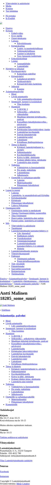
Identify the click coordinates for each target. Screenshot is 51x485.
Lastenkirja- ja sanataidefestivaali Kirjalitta (30, 195)
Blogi (13, 94)
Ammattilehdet (23, 63)
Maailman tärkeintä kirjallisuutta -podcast (29, 341)
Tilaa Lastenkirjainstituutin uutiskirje (16, 460)
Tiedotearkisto (17, 274)
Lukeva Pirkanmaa (19, 205)
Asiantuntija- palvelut (12, 315)
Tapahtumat (16, 228)
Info (7, 223)
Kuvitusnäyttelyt (18, 71)
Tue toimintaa (12, 11)
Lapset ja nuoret (13, 190)
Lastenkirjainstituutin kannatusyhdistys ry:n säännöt (30, 244)
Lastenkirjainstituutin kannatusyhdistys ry (29, 231)
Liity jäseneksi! (24, 233)
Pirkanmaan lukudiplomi (28, 185)
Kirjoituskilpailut (18, 198)
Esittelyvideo (17, 33)
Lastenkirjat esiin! (25, 137)
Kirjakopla (16, 200)
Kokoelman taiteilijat (26, 74)
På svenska (11, 16)
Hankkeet (15, 107)
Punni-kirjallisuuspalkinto (28, 261)
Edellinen (6, 310)
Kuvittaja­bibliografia (26, 155)
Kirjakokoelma (18, 46)
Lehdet (14, 61)
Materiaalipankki (24, 183)
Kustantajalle (17, 188)
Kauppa (9, 8)
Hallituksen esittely (25, 236)
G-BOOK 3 (22, 109)
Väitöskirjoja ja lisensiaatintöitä (31, 167)
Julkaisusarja (22, 175)
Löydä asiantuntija (19, 96)
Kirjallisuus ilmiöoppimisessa (30, 142)
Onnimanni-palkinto (26, 258)
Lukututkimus (23, 172)
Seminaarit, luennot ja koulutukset (26, 101)
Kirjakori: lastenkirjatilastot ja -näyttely (28, 369)
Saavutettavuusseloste (21, 269)
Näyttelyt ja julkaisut (15, 69)
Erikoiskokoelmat (19, 58)
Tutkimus (15, 165)
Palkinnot (15, 256)
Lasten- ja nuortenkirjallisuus (30, 48)
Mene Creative (23, 483)
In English (10, 18)
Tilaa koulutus (23, 104)
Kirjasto (9, 31)
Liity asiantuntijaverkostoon (29, 99)
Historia (20, 248)
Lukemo (21, 180)
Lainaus (14, 41)
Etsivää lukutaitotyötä (26, 134)
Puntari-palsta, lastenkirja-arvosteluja (27, 220)
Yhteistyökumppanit (20, 253)
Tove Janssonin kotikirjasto (29, 56)
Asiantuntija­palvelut (15, 91)
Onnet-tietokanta (18, 38)
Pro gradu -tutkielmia (26, 170)
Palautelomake (17, 266)
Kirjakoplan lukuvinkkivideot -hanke (33, 129)
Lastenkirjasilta (23, 127)
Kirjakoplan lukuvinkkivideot (24, 351)
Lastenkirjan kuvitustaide (28, 132)
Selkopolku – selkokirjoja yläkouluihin (28, 338)
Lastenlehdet (22, 66)
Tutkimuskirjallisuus (26, 51)
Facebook (4, 471)
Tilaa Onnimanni (18, 215)
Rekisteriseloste (18, 271)
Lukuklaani (22, 139)
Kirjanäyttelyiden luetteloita (29, 84)
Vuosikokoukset (24, 238)
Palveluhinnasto (24, 43)
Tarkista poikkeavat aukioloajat (14, 437)
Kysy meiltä (16, 36)
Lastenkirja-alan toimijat (28, 162)
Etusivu (9, 28)
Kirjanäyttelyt (17, 76)
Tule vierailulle (18, 264)
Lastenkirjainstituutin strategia (24, 251)
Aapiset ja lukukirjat (26, 53)
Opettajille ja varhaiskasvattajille (25, 177)
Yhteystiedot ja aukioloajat (17, 3)
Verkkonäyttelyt (24, 81)
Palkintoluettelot (24, 152)
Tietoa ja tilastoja (18, 145)
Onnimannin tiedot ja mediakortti (26, 210)
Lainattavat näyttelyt (26, 79)
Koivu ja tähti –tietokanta (28, 157)
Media (8, 6)
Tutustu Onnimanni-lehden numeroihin (28, 213)
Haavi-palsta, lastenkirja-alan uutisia (27, 218)
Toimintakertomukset (26, 241)
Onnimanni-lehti (13, 208)
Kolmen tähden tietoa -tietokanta (31, 160)
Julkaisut (15, 86)
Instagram (4, 476)
